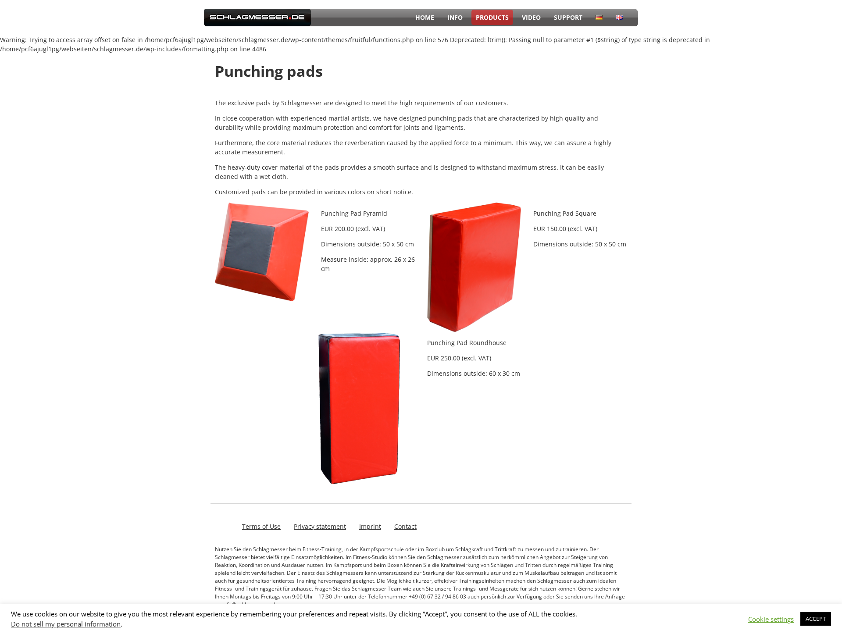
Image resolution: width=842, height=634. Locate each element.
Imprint (370, 526)
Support (568, 17)
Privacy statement (320, 526)
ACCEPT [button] (816, 619)
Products (492, 17)
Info (455, 17)
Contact (405, 526)
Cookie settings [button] (771, 619)
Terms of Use (261, 526)
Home (424, 17)
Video (531, 17)
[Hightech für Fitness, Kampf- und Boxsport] (257, 24)
